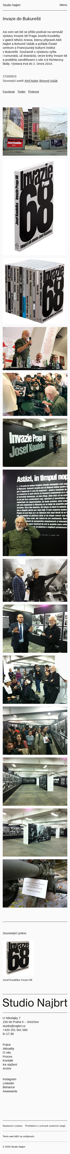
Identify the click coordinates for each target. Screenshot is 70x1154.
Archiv (7, 1068)
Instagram (9, 1079)
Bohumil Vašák (48, 80)
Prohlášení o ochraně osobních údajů (45, 1125)
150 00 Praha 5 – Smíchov (21, 1022)
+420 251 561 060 (15, 1030)
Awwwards (10, 1091)
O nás (7, 1052)
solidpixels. (29, 1136)
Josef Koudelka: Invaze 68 (17, 979)
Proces (7, 1056)
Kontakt (8, 1060)
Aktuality (8, 1048)
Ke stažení (10, 1064)
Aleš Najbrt (31, 80)
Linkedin (8, 1083)
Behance (9, 1087)
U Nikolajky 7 (12, 1018)
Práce (7, 1044)
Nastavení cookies (12, 1125)
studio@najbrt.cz (14, 1026)
